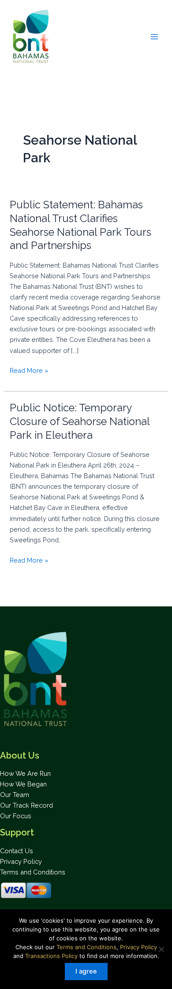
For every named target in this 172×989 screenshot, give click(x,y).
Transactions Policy (51, 955)
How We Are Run (25, 773)
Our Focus (15, 816)
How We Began (23, 784)
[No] (161, 949)
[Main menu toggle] (154, 36)
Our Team (14, 794)
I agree (86, 971)
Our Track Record (26, 805)
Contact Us (16, 851)
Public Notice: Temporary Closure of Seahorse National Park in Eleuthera (80, 421)
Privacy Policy (21, 861)
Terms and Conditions (32, 872)
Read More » (29, 371)
